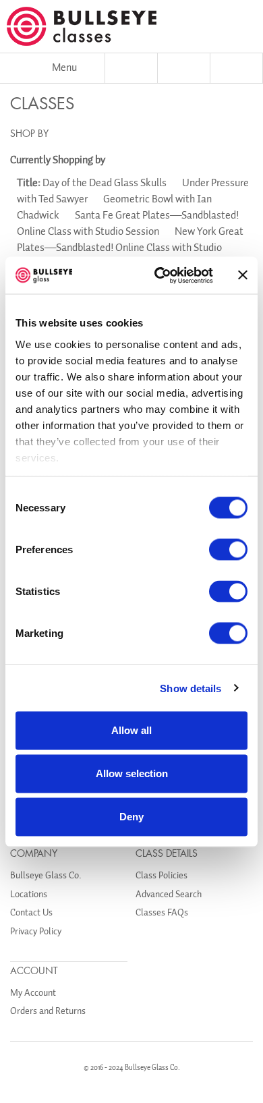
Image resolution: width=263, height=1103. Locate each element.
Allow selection (132, 773)
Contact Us (31, 912)
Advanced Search (169, 894)
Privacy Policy (35, 931)
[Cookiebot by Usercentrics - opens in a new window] (159, 275)
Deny (131, 816)
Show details (190, 688)
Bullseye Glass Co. (46, 875)
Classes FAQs (162, 912)
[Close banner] (242, 275)
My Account (33, 993)
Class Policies (161, 875)
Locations (28, 894)
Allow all (131, 730)
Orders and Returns (48, 1011)
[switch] (228, 550)
